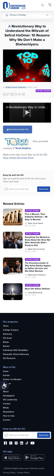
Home (6, 371)
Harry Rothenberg (35, 292)
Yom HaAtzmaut (10, 94)
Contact (6, 403)
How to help (8, 416)
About (6, 391)
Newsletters (8, 412)
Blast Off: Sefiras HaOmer (37, 288)
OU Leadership (10, 399)
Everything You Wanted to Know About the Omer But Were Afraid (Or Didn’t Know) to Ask (37, 241)
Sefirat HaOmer (12, 49)
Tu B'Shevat (10, 86)
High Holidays (11, 21)
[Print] (23, 94)
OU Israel (7, 338)
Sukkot (8, 26)
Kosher (6, 375)
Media (6, 407)
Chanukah (10, 32)
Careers (6, 420)
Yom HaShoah (11, 100)
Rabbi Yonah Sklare (35, 223)
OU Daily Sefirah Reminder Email (25, 156)
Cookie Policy (23, 472)
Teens (6, 326)
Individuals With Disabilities (15, 350)
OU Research (9, 358)
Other (8, 66)
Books (6, 342)
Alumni (6, 346)
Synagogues (9, 395)
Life (4, 387)
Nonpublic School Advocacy (16, 354)
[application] (27, 113)
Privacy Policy (9, 472)
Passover (9, 43)
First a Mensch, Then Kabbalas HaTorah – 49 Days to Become (36, 217)
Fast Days (10, 60)
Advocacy (7, 334)
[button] (27, 112)
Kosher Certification (12, 379)
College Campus (10, 330)
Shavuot (9, 55)
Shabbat (9, 72)
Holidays (7, 383)
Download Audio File (18, 129)
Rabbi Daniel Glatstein (37, 275)
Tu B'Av (8, 80)
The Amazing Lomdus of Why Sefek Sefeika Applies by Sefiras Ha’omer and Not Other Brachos (38, 267)
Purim (8, 38)
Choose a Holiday (18, 14)
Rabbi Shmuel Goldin (36, 249)
